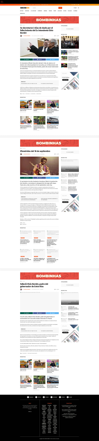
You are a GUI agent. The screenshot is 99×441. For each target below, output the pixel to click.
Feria (49, 424)
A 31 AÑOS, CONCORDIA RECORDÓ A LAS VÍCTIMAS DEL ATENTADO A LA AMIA (25, 259)
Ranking (55, 423)
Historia (49, 429)
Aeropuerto (44, 405)
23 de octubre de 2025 (72, 61)
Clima (44, 415)
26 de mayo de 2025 (71, 316)
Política (55, 417)
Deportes (44, 432)
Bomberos (44, 409)
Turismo (50, 10)
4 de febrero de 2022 (71, 177)
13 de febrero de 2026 (24, 244)
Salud (55, 426)
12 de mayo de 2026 (23, 129)
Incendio (49, 431)
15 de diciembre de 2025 (65, 170)
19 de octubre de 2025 (72, 191)
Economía (49, 405)
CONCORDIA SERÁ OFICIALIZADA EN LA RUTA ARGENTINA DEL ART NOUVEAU (73, 307)
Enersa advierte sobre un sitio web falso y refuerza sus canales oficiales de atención (52, 126)
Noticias (21, 10)
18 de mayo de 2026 (50, 114)
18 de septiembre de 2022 (35, 35)
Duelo (23, 93)
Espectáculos (49, 417)
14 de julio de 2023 (71, 69)
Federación (49, 422)
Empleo (49, 413)
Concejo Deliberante (44, 423)
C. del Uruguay (33, 10)
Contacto (33, 4)
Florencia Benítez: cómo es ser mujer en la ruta (29, 83)
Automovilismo (44, 408)
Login (75, 7)
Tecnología (55, 427)
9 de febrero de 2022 (65, 303)
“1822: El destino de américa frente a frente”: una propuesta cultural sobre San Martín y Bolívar (69, 410)
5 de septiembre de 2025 (65, 47)
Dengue (44, 431)
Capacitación (44, 413)
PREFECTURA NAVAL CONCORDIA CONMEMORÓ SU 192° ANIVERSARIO (39, 241)
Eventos (49, 421)
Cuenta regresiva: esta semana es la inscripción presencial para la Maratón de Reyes (69, 168)
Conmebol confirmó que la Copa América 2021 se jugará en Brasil (73, 51)
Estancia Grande (49, 420)
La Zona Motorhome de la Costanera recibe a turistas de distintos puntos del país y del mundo (69, 406)
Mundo (55, 406)
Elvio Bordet (28, 93)
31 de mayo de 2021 (71, 54)
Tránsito (54, 430)
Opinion (55, 413)
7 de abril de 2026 (49, 129)
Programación (22, 4)
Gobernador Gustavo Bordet (32, 353)
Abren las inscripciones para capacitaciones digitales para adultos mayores (26, 126)
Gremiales (49, 428)
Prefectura (55, 419)
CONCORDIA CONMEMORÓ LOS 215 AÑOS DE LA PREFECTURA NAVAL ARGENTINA (39, 259)
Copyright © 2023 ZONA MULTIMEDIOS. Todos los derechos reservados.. (49, 438)
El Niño (49, 412)
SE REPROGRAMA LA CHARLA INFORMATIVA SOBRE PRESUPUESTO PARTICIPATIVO (73, 313)
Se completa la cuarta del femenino (47, 83)
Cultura (64, 10)
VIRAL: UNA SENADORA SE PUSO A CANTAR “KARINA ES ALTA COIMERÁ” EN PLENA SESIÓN (69, 45)
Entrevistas (22, 13)
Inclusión (49, 432)
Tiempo (54, 10)
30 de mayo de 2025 (50, 263)
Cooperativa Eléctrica (44, 427)
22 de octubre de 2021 (72, 184)
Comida (44, 421)
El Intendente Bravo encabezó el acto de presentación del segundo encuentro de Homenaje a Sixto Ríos (73, 65)
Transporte (55, 431)
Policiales (70, 10)
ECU (49, 406)
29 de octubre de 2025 (37, 243)
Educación (60, 10)
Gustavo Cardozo (27, 35)
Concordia (27, 10)
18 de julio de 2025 (23, 262)
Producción (55, 420)
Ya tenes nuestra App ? (28, 4)
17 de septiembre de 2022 (35, 289)
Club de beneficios (37, 4)
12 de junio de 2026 (36, 371)
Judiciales (55, 405)
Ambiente (44, 406)
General (42, 35)
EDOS (49, 408)
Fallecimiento (39, 93)
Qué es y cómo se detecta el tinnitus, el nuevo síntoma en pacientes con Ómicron (73, 175)
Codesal (44, 417)
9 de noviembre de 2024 (72, 310)
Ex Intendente (33, 93)
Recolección (55, 424)
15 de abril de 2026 (36, 130)
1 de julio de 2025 (36, 262)
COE (44, 418)
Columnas (75, 10)
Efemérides (40, 10)
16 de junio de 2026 (23, 371)
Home (21, 148)
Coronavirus (44, 428)
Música (55, 408)
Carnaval (45, 10)
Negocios (55, 410)
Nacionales (55, 409)
